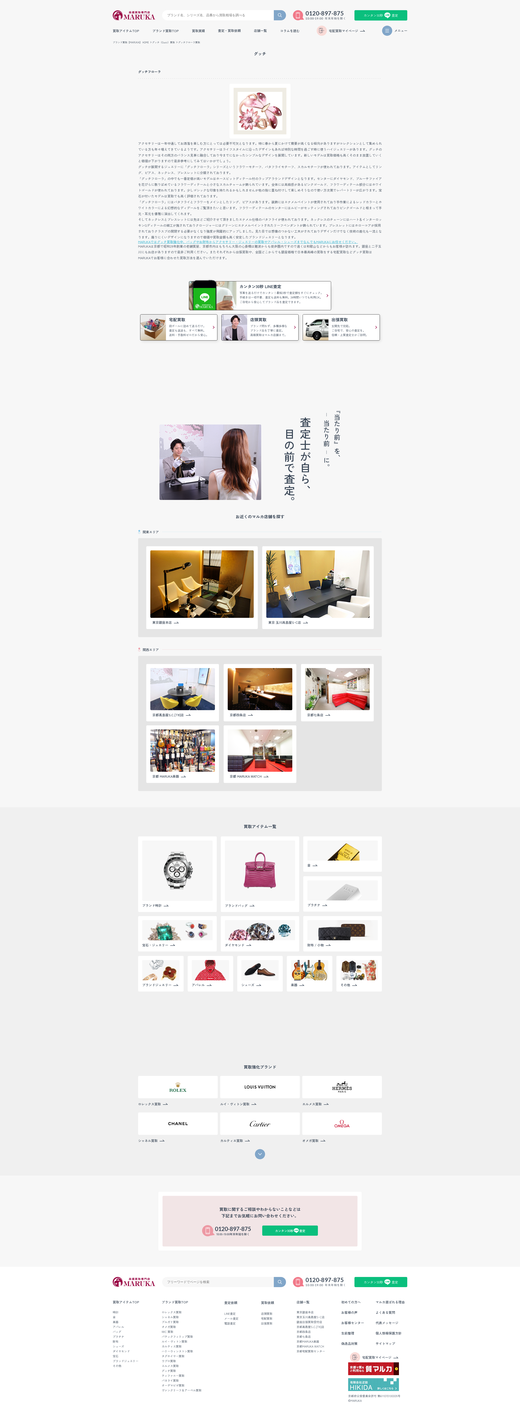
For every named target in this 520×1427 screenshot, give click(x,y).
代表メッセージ (387, 1322)
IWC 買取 (167, 1331)
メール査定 (231, 1318)
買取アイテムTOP (126, 30)
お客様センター (352, 1322)
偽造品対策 (349, 1343)
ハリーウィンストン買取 (177, 1351)
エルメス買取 (170, 1365)
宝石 (115, 1356)
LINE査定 (230, 1313)
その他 (117, 1365)
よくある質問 (385, 1312)
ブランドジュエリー (125, 1361)
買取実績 (198, 30)
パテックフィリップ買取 (177, 1336)
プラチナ (118, 1336)
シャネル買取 (170, 1317)
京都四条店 (304, 1331)
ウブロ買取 (169, 1361)
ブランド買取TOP (165, 30)
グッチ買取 (169, 1370)
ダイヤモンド (121, 1351)
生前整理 (347, 1333)
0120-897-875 (325, 13)
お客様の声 (349, 1312)
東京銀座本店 (305, 1312)
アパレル (118, 1326)
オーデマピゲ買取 (173, 1385)
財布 (115, 1341)
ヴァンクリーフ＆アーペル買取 (182, 1390)
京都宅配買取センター (311, 1351)
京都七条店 (304, 1336)
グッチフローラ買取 (189, 42)
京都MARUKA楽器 (308, 1341)
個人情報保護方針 (389, 1333)
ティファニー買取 (173, 1375)
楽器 (115, 1321)
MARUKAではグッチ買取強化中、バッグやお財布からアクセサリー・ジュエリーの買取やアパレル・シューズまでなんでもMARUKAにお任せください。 (248, 241)
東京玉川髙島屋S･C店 (311, 1317)
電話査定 (230, 1323)
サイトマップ (385, 1343)
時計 (115, 1312)
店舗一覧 (303, 1302)
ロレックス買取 (172, 1312)
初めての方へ (351, 1302)
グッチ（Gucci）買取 (163, 42)
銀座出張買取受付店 (309, 1321)
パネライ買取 (170, 1380)
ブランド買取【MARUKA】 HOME (131, 42)
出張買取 (266, 1323)
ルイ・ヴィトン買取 (174, 1341)
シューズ (118, 1346)
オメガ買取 (169, 1326)
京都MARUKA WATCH (310, 1346)
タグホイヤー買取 (173, 1356)
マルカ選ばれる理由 (390, 1302)
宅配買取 (266, 1318)
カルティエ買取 (172, 1346)
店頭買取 (266, 1313)
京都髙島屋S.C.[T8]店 (310, 1326)
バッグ (117, 1331)
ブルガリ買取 (170, 1321)
